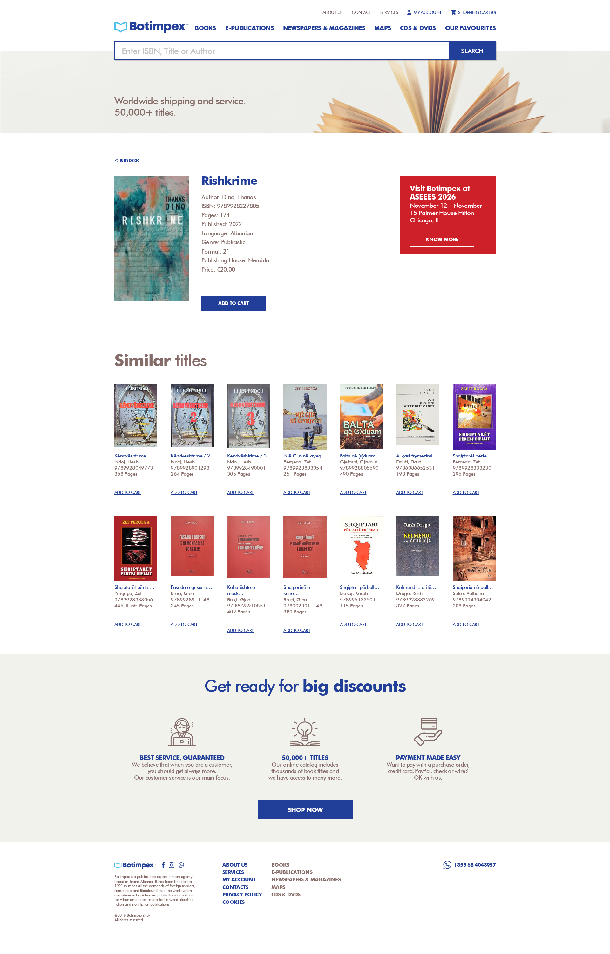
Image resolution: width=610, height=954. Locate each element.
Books (205, 27)
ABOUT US (332, 12)
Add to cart (233, 303)
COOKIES (233, 902)
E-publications (249, 27)
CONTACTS (235, 887)
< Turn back (126, 160)
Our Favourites (470, 27)
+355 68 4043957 (474, 865)
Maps (382, 27)
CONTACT (361, 12)
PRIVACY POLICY (242, 894)
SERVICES (389, 12)
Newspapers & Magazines (324, 27)
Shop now (305, 810)
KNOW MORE (441, 239)
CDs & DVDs (418, 27)
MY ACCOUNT (427, 12)
